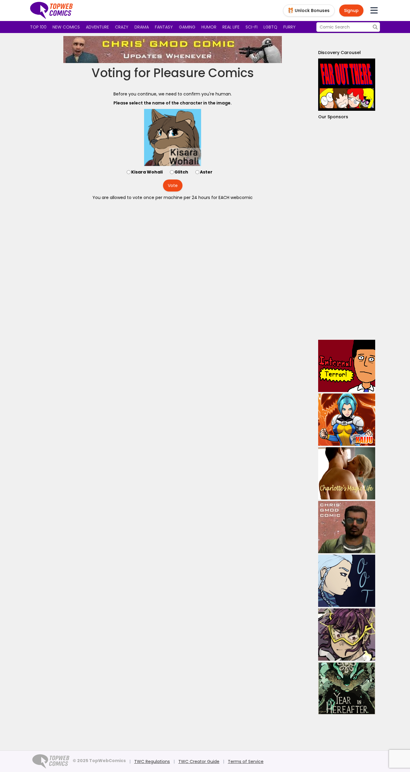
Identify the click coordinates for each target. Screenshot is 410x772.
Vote (173, 185)
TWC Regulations (152, 761)
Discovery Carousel (339, 53)
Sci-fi (252, 27)
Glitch (181, 172)
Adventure (97, 27)
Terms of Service (246, 761)
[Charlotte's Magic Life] (346, 473)
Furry (289, 27)
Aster (206, 172)
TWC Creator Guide (198, 761)
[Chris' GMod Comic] (172, 49)
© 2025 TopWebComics (99, 761)
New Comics (66, 27)
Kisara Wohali (147, 172)
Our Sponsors (333, 117)
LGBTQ (270, 27)
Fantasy (164, 27)
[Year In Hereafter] (346, 688)
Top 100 (38, 27)
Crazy (121, 27)
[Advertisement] (346, 230)
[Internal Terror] (346, 366)
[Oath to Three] (346, 581)
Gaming (187, 27)
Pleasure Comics (203, 73)
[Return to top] (51, 11)
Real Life (231, 27)
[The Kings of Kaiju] (346, 420)
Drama (141, 27)
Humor (208, 27)
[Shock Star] (346, 634)
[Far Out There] (346, 85)
